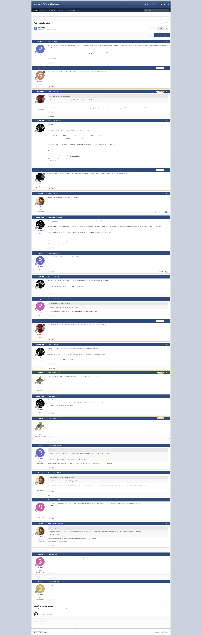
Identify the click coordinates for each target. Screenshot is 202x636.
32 (41, 269)
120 (41, 58)
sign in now (68, 608)
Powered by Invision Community (162, 632)
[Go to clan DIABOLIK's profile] (40, 128)
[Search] (168, 10)
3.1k (41, 108)
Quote (53, 62)
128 (41, 186)
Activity (44, 10)
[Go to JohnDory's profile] (40, 380)
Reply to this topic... (47, 614)
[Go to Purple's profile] (40, 306)
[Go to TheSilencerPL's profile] (40, 99)
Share (153, 28)
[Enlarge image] (105, 324)
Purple (40, 299)
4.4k (41, 84)
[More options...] (166, 42)
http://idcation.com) (77, 135)
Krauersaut (40, 170)
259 (41, 389)
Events (41, 14)
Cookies (46, 632)
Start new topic (147, 35)
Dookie (40, 581)
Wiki (80, 10)
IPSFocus (41, 631)
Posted (53, 41)
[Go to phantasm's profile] (35, 28)
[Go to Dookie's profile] (40, 588)
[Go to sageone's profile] (40, 507)
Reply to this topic (161, 35)
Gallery (62, 10)
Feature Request (52, 29)
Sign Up (161, 4)
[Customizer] (165, 4)
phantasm (40, 41)
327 (41, 137)
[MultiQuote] (49, 63)
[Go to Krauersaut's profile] (40, 177)
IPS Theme (35, 631)
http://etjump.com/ (53, 505)
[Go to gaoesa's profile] (40, 75)
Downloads (53, 10)
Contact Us (40, 632)
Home (36, 10)
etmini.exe (117, 173)
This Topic (162, 10)
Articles (48, 14)
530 (41, 209)
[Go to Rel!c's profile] (40, 260)
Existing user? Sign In (151, 4)
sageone (40, 499)
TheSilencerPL (40, 91)
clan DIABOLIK (40, 120)
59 (41, 516)
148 (41, 315)
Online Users (61, 14)
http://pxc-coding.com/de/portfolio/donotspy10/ (84, 311)
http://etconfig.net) (75, 156)
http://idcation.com (89, 232)
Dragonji (40, 193)
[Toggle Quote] (50, 96)
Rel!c (40, 253)
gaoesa (40, 68)
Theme (34, 632)
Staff (54, 14)
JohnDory (40, 372)
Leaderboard (71, 10)
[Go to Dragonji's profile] (40, 201)
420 (41, 597)
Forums (35, 14)
